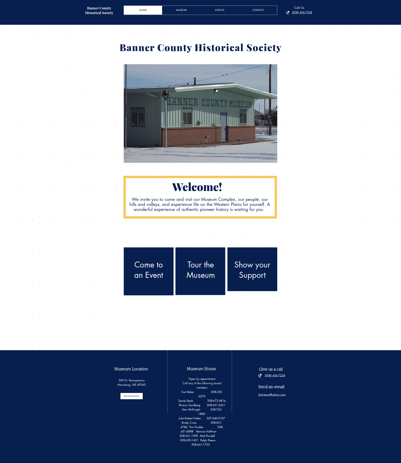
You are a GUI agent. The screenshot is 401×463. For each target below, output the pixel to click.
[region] (149, 271)
